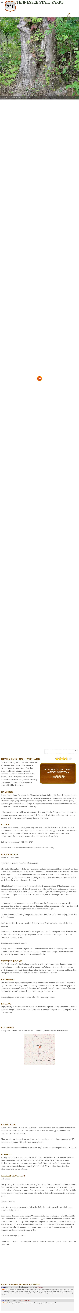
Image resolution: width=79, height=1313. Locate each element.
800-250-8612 (61, 778)
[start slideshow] (39, 378)
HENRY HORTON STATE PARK (57, 769)
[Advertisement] (24, 744)
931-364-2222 (60, 776)
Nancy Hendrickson (25, 98)
